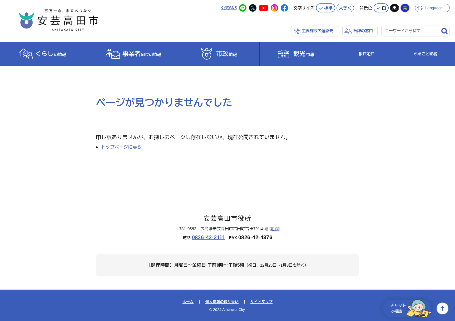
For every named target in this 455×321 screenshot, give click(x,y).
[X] (252, 8)
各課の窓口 (363, 31)
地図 (274, 228)
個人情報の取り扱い (222, 302)
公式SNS (229, 8)
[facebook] (284, 8)
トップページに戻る (121, 147)
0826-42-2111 (208, 237)
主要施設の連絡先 (317, 31)
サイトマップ (261, 302)
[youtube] (263, 7)
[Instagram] (274, 8)
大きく (345, 8)
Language (434, 8)
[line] (242, 8)
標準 (328, 8)
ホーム (188, 302)
